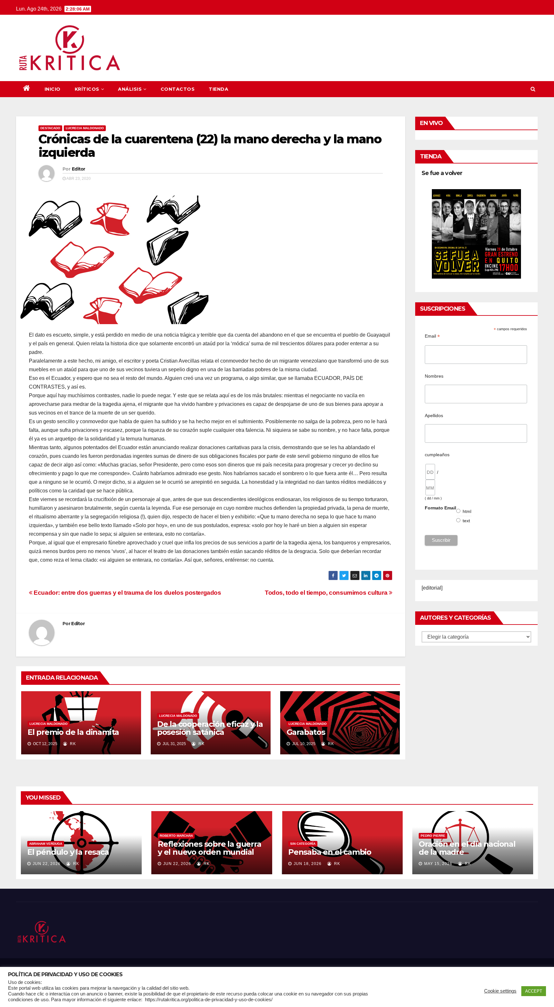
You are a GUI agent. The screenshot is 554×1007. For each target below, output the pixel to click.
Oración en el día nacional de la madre (467, 848)
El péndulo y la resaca (68, 852)
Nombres (434, 376)
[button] (533, 89)
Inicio (53, 89)
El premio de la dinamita (73, 732)
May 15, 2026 (438, 863)
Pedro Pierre (433, 835)
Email (432, 336)
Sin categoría (302, 843)
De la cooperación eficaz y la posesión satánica (210, 728)
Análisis (130, 89)
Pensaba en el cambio (329, 852)
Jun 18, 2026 (308, 863)
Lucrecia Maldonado (85, 128)
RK (72, 744)
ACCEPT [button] (533, 991)
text (466, 520)
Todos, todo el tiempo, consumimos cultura (327, 592)
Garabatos (306, 732)
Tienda (218, 89)
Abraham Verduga (45, 843)
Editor (78, 169)
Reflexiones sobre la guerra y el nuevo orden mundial (209, 848)
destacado (50, 128)
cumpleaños (437, 454)
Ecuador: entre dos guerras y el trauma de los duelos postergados (126, 592)
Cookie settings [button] (500, 991)
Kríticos (87, 89)
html (467, 511)
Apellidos (434, 415)
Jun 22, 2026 (47, 863)
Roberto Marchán (176, 835)
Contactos (178, 89)
